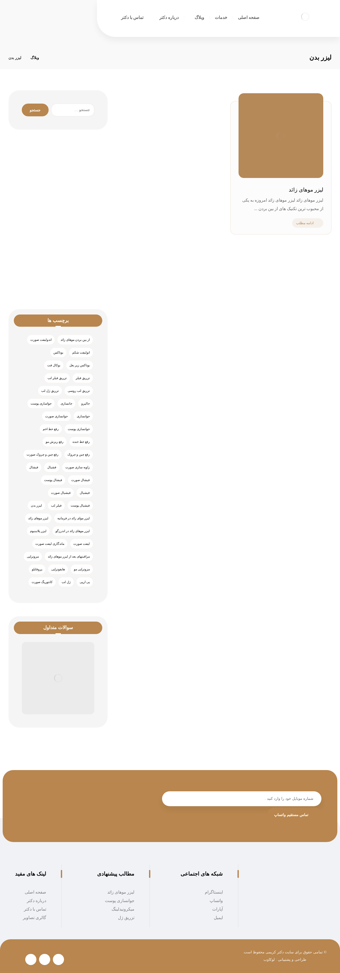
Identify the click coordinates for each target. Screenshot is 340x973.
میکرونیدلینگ (123, 909)
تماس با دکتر (35, 909)
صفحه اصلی (35, 892)
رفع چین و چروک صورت (42, 454)
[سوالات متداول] (58, 678)
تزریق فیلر (83, 378)
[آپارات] (30, 959)
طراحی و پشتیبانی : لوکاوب (285, 960)
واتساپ (216, 900)
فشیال (51, 467)
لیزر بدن (36, 505)
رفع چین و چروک (78, 454)
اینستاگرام (214, 892)
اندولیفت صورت (41, 340)
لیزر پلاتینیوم (38, 531)
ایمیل (218, 917)
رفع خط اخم (51, 429)
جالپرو (85, 403)
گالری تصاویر (34, 917)
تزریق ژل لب (50, 391)
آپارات (217, 909)
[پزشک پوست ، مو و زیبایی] (305, 17)
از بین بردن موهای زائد (75, 340)
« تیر (79, 268)
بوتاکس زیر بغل (79, 365)
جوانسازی (83, 416)
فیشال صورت (80, 480)
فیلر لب (56, 505)
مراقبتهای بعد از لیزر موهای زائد (69, 556)
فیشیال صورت (61, 493)
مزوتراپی (33, 556)
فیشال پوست (53, 480)
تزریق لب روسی (79, 391)
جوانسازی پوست (79, 429)
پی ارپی (85, 582)
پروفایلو (37, 569)
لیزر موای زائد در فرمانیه (73, 518)
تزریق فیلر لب (57, 378)
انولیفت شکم (81, 352)
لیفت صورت (81, 544)
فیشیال (85, 493)
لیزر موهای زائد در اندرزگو (73, 531)
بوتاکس (58, 352)
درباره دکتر (36, 900)
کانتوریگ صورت (42, 582)
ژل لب (66, 582)
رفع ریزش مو (54, 442)
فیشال (33, 467)
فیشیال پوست (80, 505)
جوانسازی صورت (56, 416)
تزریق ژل (126, 917)
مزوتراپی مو (82, 569)
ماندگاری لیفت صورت (49, 544)
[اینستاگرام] (58, 959)
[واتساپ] (44, 959)
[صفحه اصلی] (49, 58)
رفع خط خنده (81, 442)
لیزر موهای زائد (38, 518)
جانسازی (66, 403)
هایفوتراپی (58, 569)
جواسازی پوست (41, 403)
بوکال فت (53, 365)
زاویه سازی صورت (77, 467)
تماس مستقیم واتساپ (291, 815)
